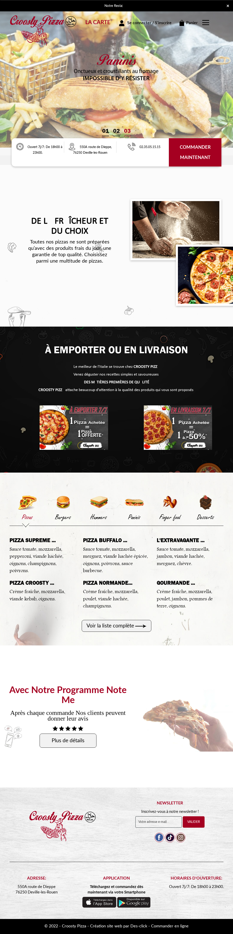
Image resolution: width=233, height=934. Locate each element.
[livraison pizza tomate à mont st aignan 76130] (178, 427)
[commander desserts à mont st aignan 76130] (205, 502)
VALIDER (193, 822)
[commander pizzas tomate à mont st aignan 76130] (74, 427)
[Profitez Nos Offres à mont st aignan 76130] (20, 147)
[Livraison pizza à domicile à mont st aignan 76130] (74, 147)
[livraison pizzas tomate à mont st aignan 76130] (175, 229)
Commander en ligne (170, 926)
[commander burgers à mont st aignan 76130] (63, 502)
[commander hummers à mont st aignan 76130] (98, 502)
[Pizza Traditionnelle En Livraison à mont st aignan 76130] (63, 831)
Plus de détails (68, 740)
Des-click (138, 926)
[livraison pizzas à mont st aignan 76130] (43, 21)
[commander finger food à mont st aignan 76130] (170, 502)
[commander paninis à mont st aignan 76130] (134, 502)
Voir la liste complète (110, 625)
